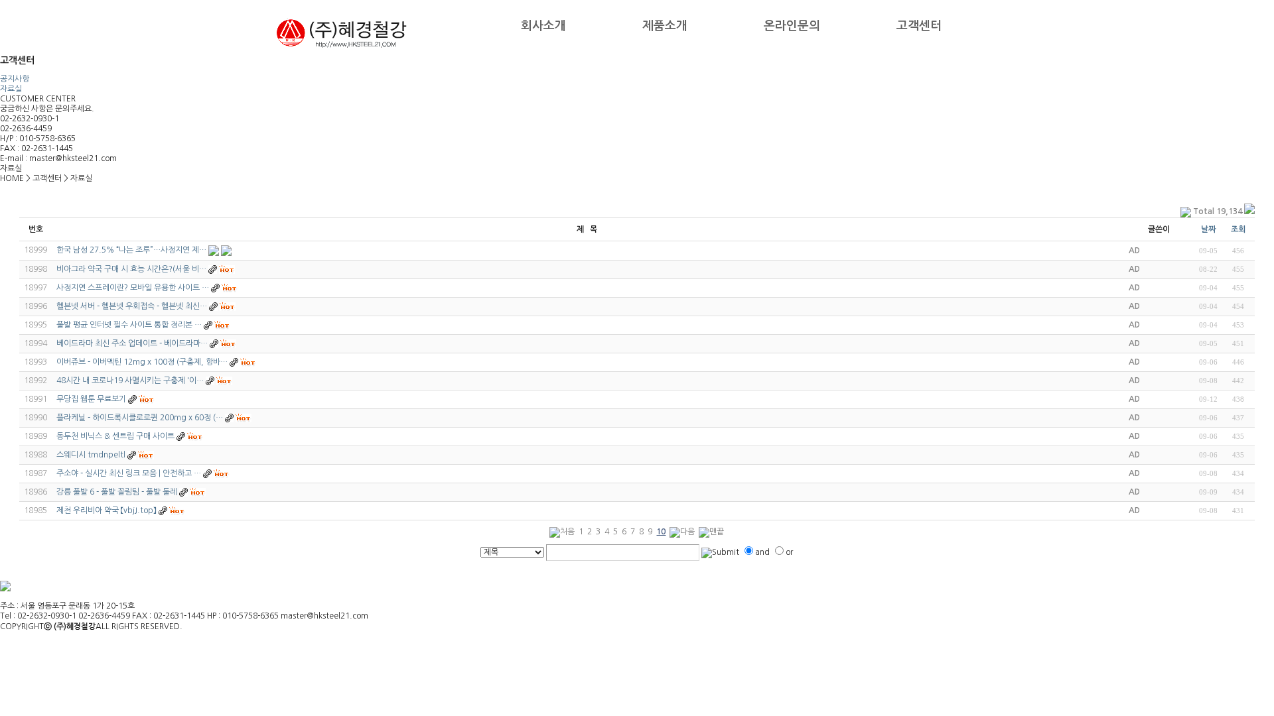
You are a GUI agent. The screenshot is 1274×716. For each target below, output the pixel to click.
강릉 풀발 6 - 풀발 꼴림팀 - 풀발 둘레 (116, 492)
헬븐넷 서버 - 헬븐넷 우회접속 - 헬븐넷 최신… (131, 306)
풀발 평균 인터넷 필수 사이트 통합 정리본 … (129, 325)
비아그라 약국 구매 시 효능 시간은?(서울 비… (131, 269)
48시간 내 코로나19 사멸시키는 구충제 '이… (130, 381)
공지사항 (14, 79)
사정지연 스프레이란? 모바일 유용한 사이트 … (132, 288)
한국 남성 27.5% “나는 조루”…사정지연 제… (131, 250)
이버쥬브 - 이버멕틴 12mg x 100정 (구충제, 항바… (142, 362)
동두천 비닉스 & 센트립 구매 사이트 (115, 436)
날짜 (1208, 229)
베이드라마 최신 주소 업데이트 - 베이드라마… (132, 343)
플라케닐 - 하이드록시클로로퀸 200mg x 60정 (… (139, 418)
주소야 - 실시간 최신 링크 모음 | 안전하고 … (128, 473)
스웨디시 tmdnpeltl (90, 455)
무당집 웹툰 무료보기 (91, 399)
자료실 (11, 89)
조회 (1238, 229)
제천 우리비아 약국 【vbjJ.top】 (107, 510)
